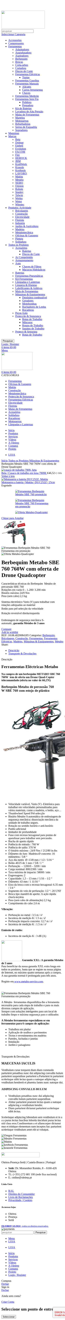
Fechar (5, 1283)
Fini (17, 154)
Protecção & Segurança (28, 316)
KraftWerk (21, 164)
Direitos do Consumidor (21, 1194)
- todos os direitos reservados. (25, 1226)
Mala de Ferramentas (26, 291)
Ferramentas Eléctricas (27, 74)
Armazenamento (24, 260)
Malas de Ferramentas (27, 114)
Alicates (26, 86)
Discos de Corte (24, 71)
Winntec (19, 204)
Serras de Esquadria (26, 127)
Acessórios (21, 247)
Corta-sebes (21, 65)
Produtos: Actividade (19, 207)
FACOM (20, 151)
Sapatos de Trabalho (33, 328)
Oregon (19, 185)
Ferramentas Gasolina (27, 80)
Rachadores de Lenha (34, 306)
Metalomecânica (24, 232)
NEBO (19, 182)
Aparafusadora (23, 52)
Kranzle (19, 167)
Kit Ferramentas (24, 278)
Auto (18, 263)
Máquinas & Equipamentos (30, 294)
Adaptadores (22, 49)
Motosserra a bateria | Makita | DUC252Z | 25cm (28, 482)
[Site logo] (23, 27)
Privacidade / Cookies (20, 1200)
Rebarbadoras (22, 123)
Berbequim (21, 58)
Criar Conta (7, 1301)
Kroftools (20, 170)
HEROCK (21, 158)
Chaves (26, 92)
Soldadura (20, 241)
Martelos (20, 117)
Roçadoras (28, 309)
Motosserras (21, 120)
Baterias (26, 251)
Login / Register (17, 1274)
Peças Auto (21, 313)
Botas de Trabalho (32, 319)
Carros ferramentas (32, 89)
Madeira (19, 229)
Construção (21, 213)
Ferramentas (15, 46)
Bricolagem (21, 210)
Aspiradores (21, 55)
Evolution (20, 148)
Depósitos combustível (34, 297)
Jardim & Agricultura (26, 226)
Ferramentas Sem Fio (26, 99)
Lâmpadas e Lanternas (27, 282)
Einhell (19, 145)
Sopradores (21, 130)
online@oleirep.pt (22, 2)
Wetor (18, 201)
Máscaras (27, 322)
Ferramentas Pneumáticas (29, 275)
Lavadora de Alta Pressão (29, 111)
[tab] (36, 650)
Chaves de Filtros (31, 266)
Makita (19, 176)
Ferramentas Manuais (27, 83)
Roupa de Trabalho (32, 325)
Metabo (19, 179)
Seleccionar (9, 1317)
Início (4, 460)
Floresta (19, 220)
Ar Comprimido (24, 257)
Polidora (26, 102)
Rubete (19, 189)
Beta (17, 139)
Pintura (19, 238)
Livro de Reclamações (20, 1197)
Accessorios (14, 40)
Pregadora (27, 105)
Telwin (19, 195)
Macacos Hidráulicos (33, 269)
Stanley (19, 192)
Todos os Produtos (18, 244)
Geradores (27, 300)
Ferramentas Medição (27, 96)
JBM (18, 161)
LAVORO (21, 173)
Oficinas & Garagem (26, 235)
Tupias (25, 77)
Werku (19, 198)
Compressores (16, 43)
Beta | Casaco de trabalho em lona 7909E (24, 473)
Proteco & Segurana (26, 331)
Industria (20, 223)
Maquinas (13, 133)
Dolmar (19, 142)
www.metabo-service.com (28, 981)
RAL (11, 1190)
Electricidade (22, 216)
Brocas (19, 61)
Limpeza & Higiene (26, 285)
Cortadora (20, 68)
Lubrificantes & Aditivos (28, 288)
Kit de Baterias (23, 108)
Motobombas (29, 303)
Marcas (12, 136)
